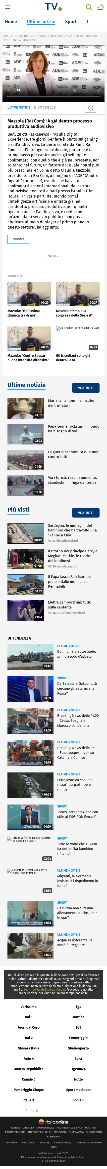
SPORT (62, 678)
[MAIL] (101, 6)
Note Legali (28, 1142)
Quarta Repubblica (29, 1069)
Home (11, 21)
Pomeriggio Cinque (29, 1090)
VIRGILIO (28, 1128)
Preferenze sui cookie (89, 1142)
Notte (78, 1079)
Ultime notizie (41, 21)
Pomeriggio (78, 1038)
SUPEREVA (53, 1136)
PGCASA (90, 1128)
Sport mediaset (78, 1090)
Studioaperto (78, 1048)
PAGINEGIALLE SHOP (69, 1128)
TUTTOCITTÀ (35, 1132)
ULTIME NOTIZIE (24, 36)
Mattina (78, 1017)
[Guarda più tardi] (91, 108)
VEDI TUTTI (86, 388)
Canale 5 (29, 1079)
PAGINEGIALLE (45, 1128)
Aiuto (54, 1146)
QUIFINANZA (76, 1132)
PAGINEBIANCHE (15, 1132)
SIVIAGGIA (60, 1132)
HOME (6, 36)
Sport (71, 21)
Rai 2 (29, 1038)
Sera (78, 1059)
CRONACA (18, 239)
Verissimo (29, 1007)
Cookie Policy (62, 1142)
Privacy (45, 1142)
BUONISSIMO (94, 1132)
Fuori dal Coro (29, 1027)
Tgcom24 (78, 1069)
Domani (78, 1100)
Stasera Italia (28, 1048)
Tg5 (78, 1027)
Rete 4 (29, 1059)
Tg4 (78, 1007)
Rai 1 (29, 1017)
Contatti (31, 1111)
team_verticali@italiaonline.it (44, 989)
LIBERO (16, 1128)
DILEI (48, 1132)
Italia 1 (28, 1100)
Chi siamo (11, 1142)
